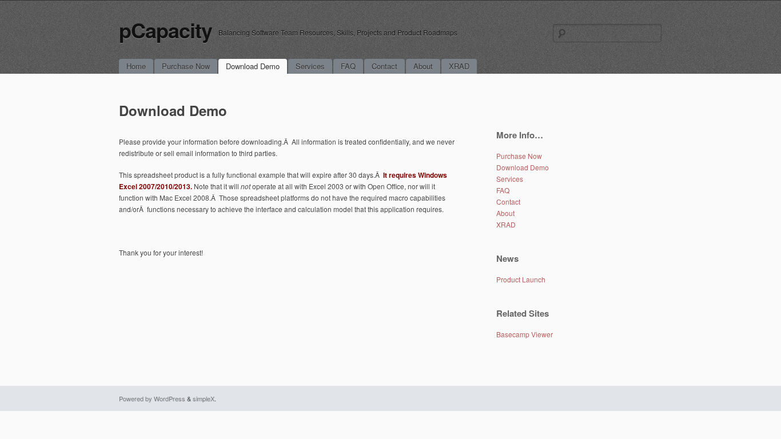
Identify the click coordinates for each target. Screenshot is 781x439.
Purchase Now (186, 66)
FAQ (348, 66)
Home (136, 66)
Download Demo (253, 66)
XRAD (459, 66)
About (423, 66)
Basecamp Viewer (524, 334)
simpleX (203, 398)
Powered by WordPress (152, 398)
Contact (384, 66)
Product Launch (520, 279)
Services (310, 66)
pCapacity (165, 30)
